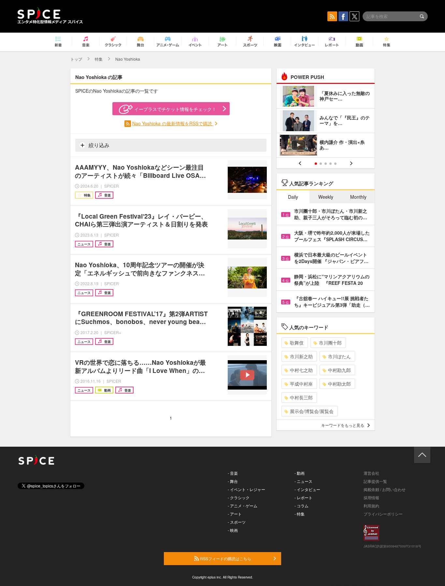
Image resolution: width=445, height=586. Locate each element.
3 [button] (325, 163)
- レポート (303, 497)
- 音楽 (233, 473)
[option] (326, 121)
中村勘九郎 (339, 370)
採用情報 (371, 497)
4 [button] (330, 163)
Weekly (325, 196)
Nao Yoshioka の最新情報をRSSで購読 (172, 123)
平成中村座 (301, 383)
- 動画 (299, 473)
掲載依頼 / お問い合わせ (385, 489)
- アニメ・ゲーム (242, 505)
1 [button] (316, 163)
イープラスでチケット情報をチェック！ (175, 109)
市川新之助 (301, 356)
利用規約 (371, 505)
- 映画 (233, 530)
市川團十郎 (330, 342)
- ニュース (303, 481)
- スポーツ (237, 522)
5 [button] (335, 163)
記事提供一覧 (375, 481)
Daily (293, 196)
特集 (99, 59)
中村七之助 (301, 370)
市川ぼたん (339, 356)
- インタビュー (307, 489)
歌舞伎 (297, 342)
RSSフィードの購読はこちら (225, 558)
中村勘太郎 (339, 383)
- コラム (301, 505)
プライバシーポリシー (383, 514)
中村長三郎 (301, 397)
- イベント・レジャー (246, 489)
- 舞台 (233, 481)
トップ (76, 59)
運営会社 (371, 473)
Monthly (358, 196)
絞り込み (98, 145)
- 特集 (299, 514)
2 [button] (321, 163)
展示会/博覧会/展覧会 (312, 411)
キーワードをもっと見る (342, 425)
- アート (235, 514)
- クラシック (239, 497)
